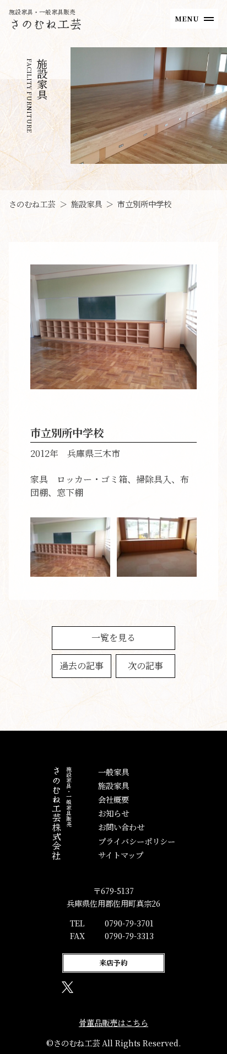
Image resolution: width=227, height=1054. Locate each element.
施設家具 (113, 785)
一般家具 (113, 771)
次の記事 (145, 665)
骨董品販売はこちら (113, 1022)
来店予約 (113, 962)
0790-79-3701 (129, 923)
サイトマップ (120, 854)
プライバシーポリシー (136, 841)
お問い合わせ (121, 826)
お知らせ (113, 813)
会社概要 (113, 799)
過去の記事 (82, 665)
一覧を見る (113, 637)
